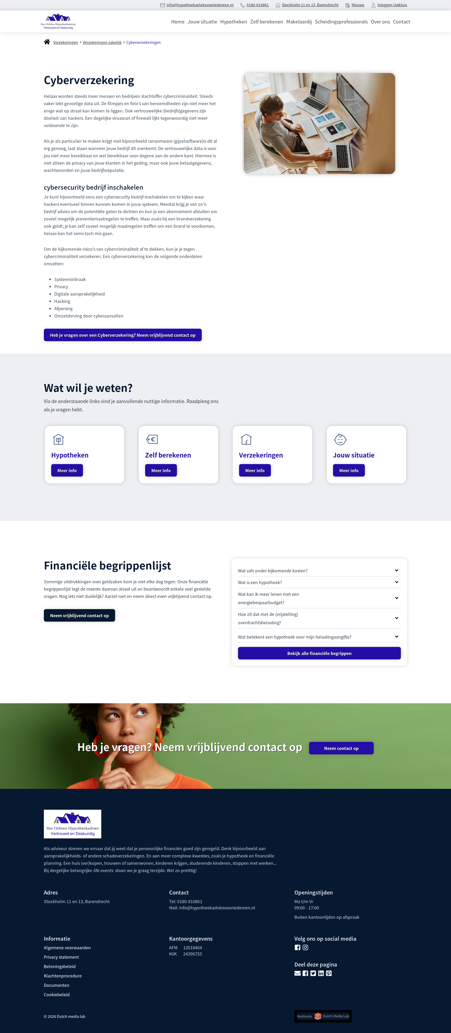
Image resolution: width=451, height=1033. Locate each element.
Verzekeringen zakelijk (102, 42)
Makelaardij (299, 21)
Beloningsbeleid (60, 966)
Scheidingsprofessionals (341, 21)
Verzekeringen (65, 42)
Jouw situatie (202, 21)
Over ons (380, 21)
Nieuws (358, 4)
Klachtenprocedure (63, 975)
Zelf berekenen (266, 21)
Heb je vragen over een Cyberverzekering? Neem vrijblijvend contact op (122, 335)
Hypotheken (233, 21)
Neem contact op (341, 748)
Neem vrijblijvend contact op (79, 615)
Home (178, 21)
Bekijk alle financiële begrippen (319, 653)
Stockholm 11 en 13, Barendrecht (310, 4)
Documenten (56, 985)
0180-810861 (258, 4)
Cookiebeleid (57, 994)
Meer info (67, 470)
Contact (401, 21)
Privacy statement (61, 957)
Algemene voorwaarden (67, 947)
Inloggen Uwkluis (392, 4)
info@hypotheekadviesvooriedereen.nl (200, 4)
